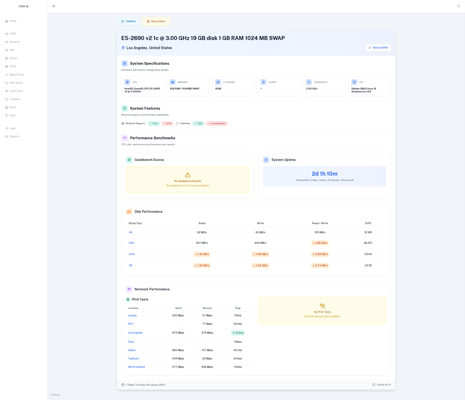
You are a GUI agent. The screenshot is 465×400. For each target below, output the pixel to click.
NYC (131, 323)
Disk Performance (148, 211)
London (132, 315)
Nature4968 (380, 47)
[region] (23, 77)
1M (130, 265)
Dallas (132, 350)
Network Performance (152, 289)
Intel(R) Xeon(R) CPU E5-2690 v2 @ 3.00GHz (142, 90)
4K (130, 232)
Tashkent (133, 358)
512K (132, 254)
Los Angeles (135, 332)
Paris (131, 341)
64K (131, 242)
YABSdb (55, 394)
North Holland (136, 366)
